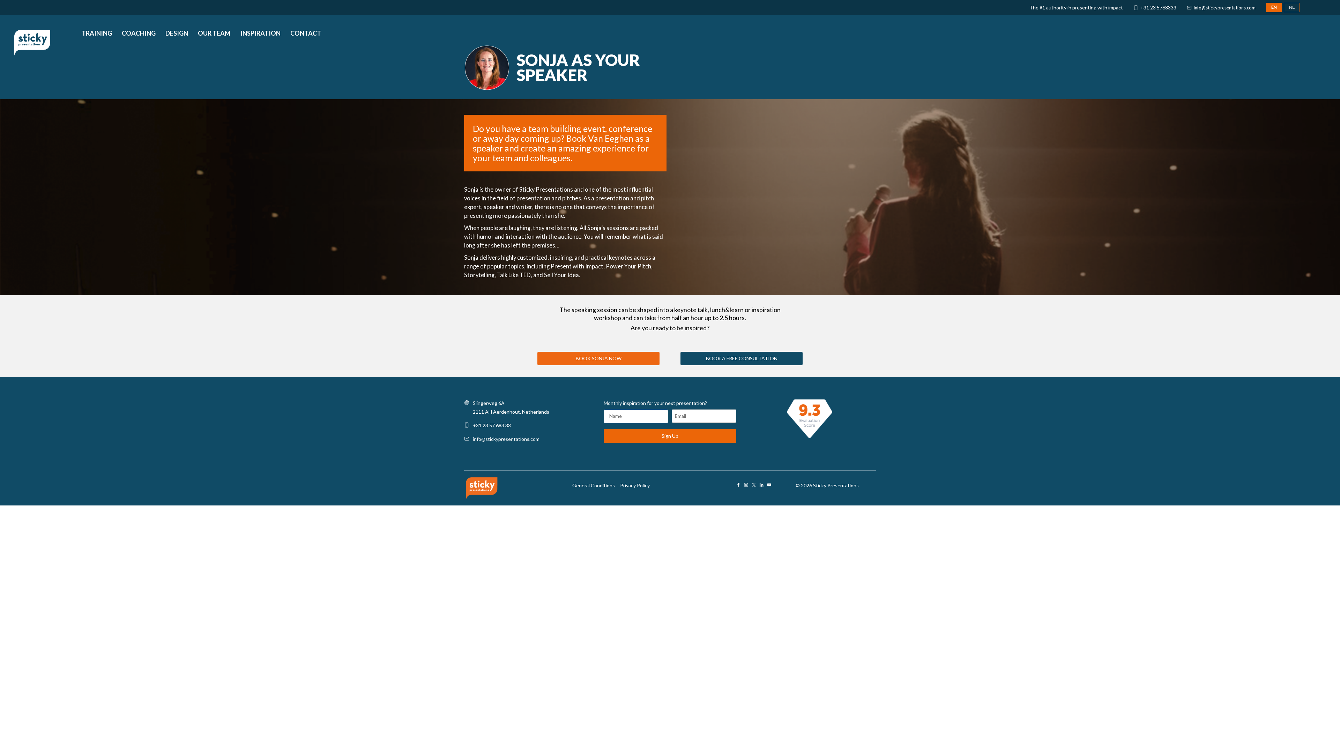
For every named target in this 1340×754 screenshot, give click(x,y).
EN (1274, 7)
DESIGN (176, 34)
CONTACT (305, 34)
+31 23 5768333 (1158, 7)
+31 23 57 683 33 (492, 425)
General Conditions (593, 485)
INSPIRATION (260, 34)
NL (1292, 7)
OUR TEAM (214, 34)
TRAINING (97, 34)
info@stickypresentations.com (1225, 7)
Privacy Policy (635, 485)
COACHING (139, 34)
